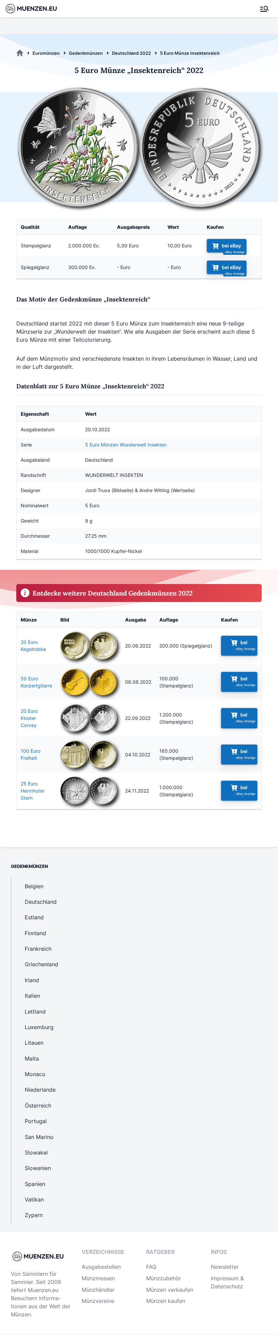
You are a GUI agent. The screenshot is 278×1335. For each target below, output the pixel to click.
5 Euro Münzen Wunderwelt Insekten (125, 444)
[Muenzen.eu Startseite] (35, 8)
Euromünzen (46, 53)
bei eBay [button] (231, 245)
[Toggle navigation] (264, 9)
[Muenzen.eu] (19, 53)
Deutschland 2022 (131, 53)
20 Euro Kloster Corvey (29, 718)
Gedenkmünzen (86, 53)
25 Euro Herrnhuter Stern (32, 791)
